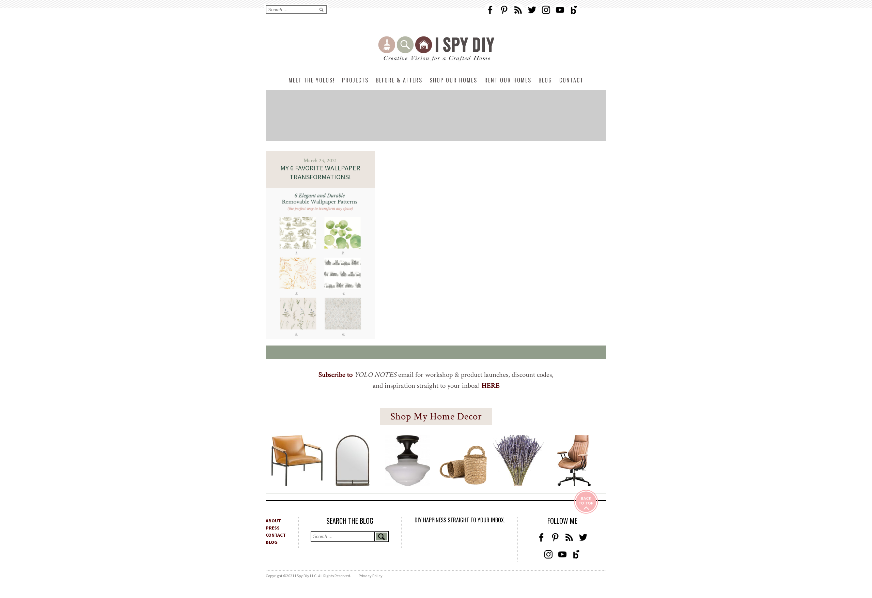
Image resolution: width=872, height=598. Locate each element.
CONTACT (276, 535)
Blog (545, 80)
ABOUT (273, 521)
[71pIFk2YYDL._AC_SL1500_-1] (297, 484)
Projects (355, 80)
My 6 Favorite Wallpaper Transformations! (320, 172)
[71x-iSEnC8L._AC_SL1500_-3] (574, 484)
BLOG (272, 542)
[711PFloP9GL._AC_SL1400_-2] (463, 482)
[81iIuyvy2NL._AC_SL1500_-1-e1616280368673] (407, 484)
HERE (491, 385)
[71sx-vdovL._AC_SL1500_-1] (518, 484)
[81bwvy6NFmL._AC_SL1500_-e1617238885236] (353, 483)
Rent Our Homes (507, 80)
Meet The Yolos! (312, 80)
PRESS (273, 528)
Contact (571, 80)
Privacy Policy (371, 575)
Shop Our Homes (453, 80)
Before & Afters (399, 80)
